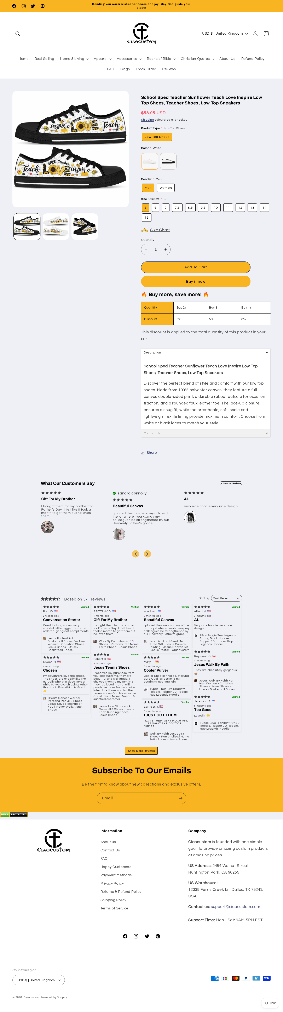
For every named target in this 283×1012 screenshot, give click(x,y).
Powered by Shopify (53, 997)
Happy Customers (115, 867)
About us (108, 842)
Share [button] (152, 453)
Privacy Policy (112, 883)
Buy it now (196, 281)
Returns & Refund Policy (121, 891)
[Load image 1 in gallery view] (27, 226)
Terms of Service (114, 908)
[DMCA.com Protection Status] (14, 816)
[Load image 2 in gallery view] (56, 226)
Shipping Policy (113, 900)
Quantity (148, 239)
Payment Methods (116, 875)
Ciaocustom (32, 997)
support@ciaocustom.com (235, 907)
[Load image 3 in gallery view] (84, 226)
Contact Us (110, 850)
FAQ (104, 858)
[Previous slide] (135, 554)
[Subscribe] (180, 798)
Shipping (147, 119)
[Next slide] (147, 554)
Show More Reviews (141, 750)
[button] (17, 33)
